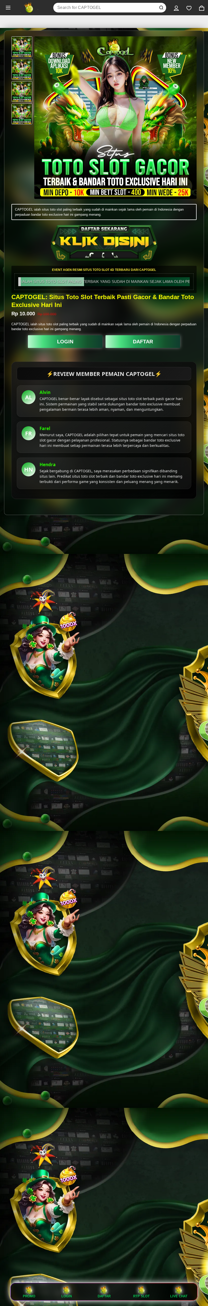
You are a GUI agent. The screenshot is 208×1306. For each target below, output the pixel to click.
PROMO (29, 1296)
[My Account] (176, 7)
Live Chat (178, 1296)
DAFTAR (143, 341)
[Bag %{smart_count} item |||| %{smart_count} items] (201, 7)
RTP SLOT (141, 1296)
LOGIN (65, 341)
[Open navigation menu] (8, 7)
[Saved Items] (189, 7)
